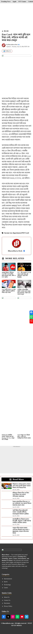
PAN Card (25, 233)
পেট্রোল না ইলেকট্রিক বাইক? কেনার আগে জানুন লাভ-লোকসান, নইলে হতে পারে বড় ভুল (24, 292)
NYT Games (22, 2)
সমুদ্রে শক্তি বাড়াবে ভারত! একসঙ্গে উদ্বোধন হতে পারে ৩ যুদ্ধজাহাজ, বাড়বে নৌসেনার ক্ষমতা (21, 530)
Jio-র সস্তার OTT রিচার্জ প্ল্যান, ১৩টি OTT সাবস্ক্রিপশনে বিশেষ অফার (24, 436)
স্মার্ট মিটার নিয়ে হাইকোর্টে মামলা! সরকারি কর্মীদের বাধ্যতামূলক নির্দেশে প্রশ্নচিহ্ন (21, 512)
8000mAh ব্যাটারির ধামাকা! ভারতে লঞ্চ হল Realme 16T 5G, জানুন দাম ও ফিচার (8, 437)
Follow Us (8, 51)
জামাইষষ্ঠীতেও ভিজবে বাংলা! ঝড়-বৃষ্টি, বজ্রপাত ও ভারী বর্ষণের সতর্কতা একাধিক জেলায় (22, 521)
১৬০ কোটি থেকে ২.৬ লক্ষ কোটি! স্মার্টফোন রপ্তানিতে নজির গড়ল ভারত (8, 291)
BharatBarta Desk (13, 45)
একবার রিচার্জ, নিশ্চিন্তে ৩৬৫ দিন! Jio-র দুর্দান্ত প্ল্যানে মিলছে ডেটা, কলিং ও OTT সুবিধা (9, 275)
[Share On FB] (31, 313)
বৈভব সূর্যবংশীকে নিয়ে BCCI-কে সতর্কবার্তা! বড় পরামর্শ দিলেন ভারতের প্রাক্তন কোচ (22, 503)
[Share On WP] (31, 317)
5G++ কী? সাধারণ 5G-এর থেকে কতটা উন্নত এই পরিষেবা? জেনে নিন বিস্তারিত (24, 275)
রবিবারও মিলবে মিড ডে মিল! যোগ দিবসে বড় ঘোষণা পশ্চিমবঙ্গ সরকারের (21, 494)
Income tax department (12, 233)
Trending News (6, 2)
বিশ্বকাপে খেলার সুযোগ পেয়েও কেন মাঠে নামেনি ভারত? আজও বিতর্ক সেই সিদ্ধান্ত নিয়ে (22, 486)
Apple (14, 2)
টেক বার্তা (6, 31)
